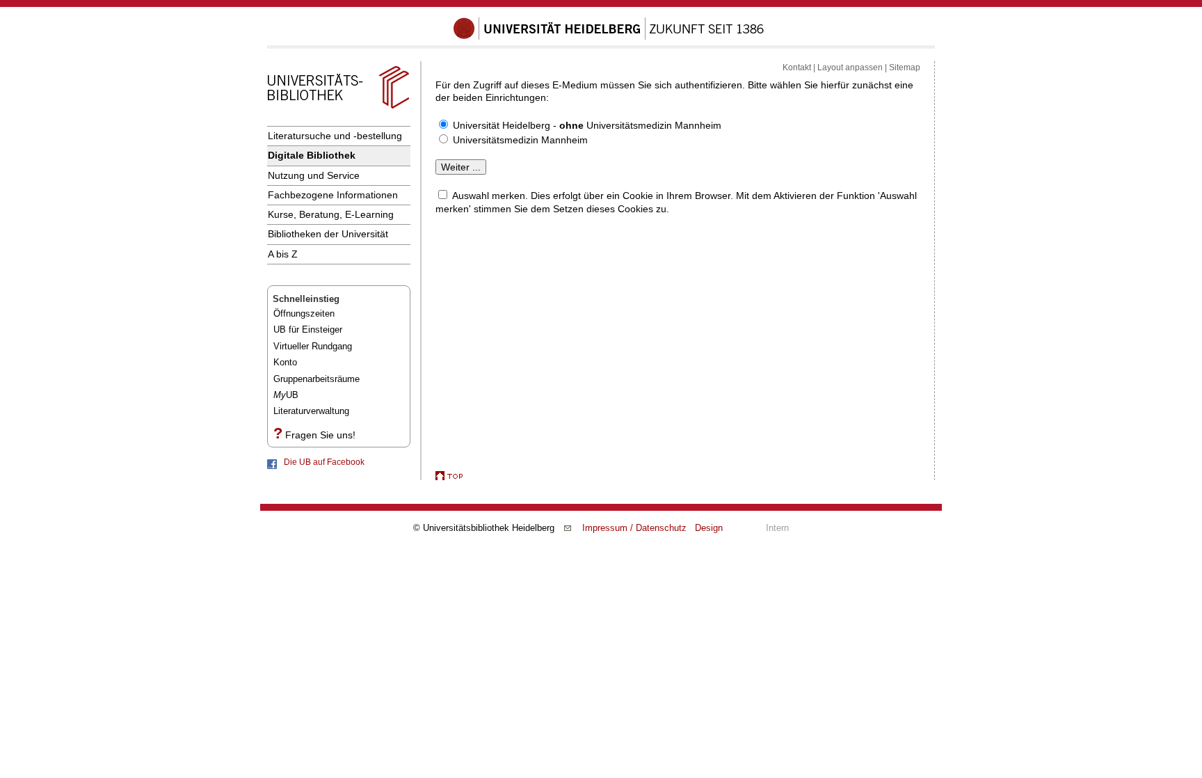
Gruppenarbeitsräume (316, 379)
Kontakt (797, 67)
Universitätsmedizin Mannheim (520, 139)
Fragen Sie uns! (320, 434)
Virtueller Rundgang (312, 346)
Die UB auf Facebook (324, 462)
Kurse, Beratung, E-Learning (331, 214)
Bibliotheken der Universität (328, 233)
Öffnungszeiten (304, 313)
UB (285, 395)
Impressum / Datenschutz (634, 528)
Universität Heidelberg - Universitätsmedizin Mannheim (587, 125)
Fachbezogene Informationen (333, 194)
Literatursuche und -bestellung (335, 135)
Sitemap (904, 67)
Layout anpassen (850, 67)
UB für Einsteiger (307, 329)
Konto (285, 362)
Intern (777, 528)
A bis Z (283, 254)
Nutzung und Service (314, 175)
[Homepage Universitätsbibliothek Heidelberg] (338, 108)
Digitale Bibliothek (311, 155)
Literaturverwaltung (311, 411)
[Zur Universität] (608, 37)
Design (709, 528)
